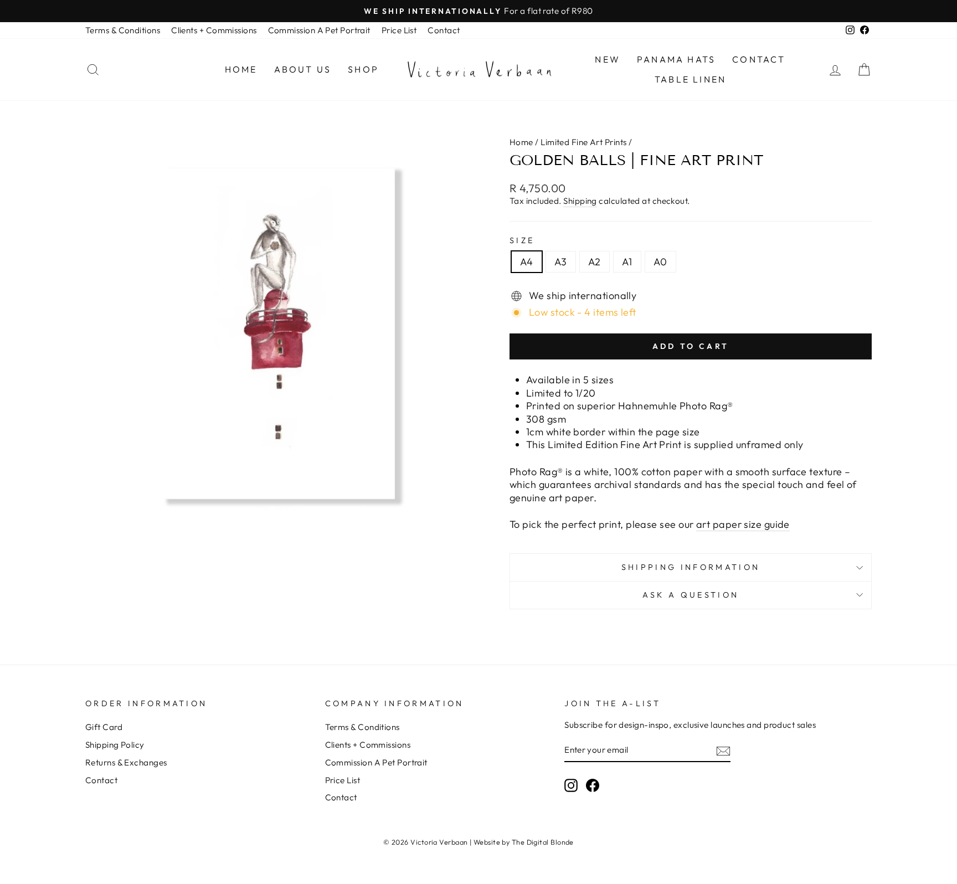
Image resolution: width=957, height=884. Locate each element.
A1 (627, 261)
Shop (363, 69)
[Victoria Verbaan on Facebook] (592, 785)
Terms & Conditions (122, 30)
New (607, 59)
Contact (444, 30)
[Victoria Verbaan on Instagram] (571, 785)
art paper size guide (743, 524)
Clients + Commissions (213, 30)
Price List (399, 30)
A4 (526, 261)
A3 (560, 261)
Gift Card (103, 727)
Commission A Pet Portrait (319, 30)
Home (241, 69)
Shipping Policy (115, 744)
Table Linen (690, 79)
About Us (303, 69)
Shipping (580, 201)
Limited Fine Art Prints (583, 142)
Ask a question (690, 595)
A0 (660, 261)
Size (522, 240)
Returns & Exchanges (126, 762)
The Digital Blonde (543, 841)
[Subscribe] (723, 750)
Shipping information (690, 567)
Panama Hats (676, 59)
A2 (594, 261)
